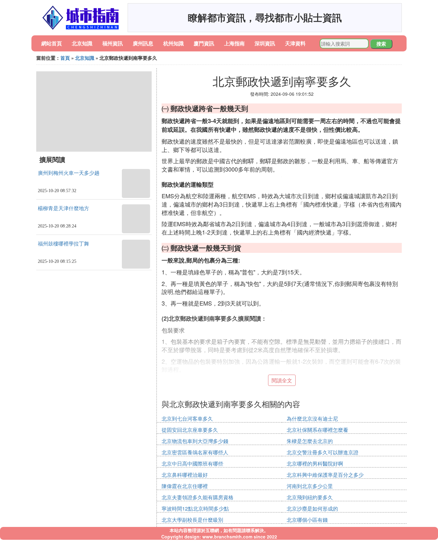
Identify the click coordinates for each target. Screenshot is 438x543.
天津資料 (295, 43)
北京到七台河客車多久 (187, 418)
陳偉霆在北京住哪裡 (185, 486)
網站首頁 (51, 43)
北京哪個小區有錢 (307, 519)
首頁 (65, 57)
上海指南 (234, 43)
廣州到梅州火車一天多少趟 (68, 173)
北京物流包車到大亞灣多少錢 (195, 441)
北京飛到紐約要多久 (310, 497)
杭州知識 (173, 43)
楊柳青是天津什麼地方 (63, 208)
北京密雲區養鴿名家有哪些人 (195, 452)
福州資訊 (112, 43)
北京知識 (82, 43)
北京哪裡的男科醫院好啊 (315, 463)
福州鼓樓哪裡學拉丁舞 (63, 243)
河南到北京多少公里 (310, 486)
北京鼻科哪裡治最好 (185, 474)
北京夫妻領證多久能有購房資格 (197, 497)
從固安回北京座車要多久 (190, 429)
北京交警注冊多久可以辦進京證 (322, 452)
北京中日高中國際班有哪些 (192, 463)
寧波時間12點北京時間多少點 (195, 508)
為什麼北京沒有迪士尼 (312, 418)
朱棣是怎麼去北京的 (310, 441)
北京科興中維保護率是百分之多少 (325, 474)
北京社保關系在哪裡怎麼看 (317, 429)
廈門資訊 (204, 43)
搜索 (381, 43)
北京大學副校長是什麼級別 (192, 519)
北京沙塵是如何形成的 (312, 508)
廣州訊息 (143, 43)
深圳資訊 (265, 43)
